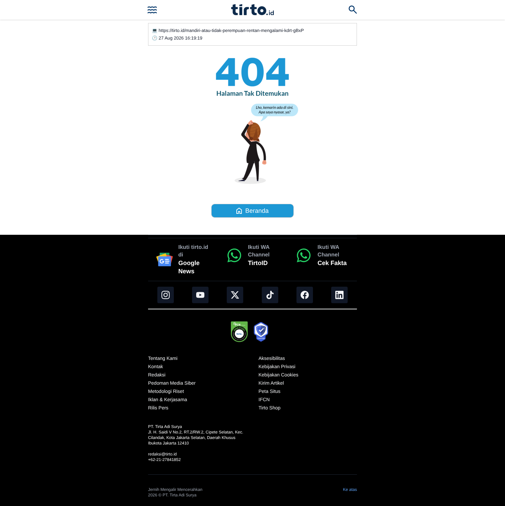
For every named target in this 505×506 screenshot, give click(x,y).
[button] (252, 9)
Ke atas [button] (350, 489)
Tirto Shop (270, 407)
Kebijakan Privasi (277, 366)
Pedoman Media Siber (172, 383)
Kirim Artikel (271, 383)
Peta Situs (270, 391)
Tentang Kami (163, 358)
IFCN (264, 399)
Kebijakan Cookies (279, 374)
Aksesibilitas (272, 358)
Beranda (257, 210)
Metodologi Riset (166, 391)
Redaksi (157, 374)
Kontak (155, 366)
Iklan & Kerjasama (167, 399)
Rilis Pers (158, 407)
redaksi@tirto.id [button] (162, 454)
